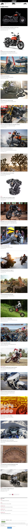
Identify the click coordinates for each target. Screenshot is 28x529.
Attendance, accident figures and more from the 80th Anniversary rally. (8, 344)
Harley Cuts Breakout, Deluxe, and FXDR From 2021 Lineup (9, 27)
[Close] (27, 525)
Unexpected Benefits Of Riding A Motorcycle (7, 488)
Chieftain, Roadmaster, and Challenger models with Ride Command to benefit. (9, 441)
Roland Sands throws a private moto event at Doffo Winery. (7, 77)
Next (17, 494)
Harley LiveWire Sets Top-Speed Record (6, 148)
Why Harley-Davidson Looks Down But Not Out (8, 391)
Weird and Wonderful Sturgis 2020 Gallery (7, 294)
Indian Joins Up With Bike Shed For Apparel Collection (9, 367)
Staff (1, 54)
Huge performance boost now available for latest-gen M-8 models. (8, 198)
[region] (14, 526)
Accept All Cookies (9, 527)
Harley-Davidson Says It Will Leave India (7, 100)
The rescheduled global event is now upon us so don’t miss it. (7, 271)
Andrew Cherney (2, 345)
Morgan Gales (2, 78)
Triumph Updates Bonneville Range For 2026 (6, 513)
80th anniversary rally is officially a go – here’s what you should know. (8, 465)
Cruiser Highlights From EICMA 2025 (5, 500)
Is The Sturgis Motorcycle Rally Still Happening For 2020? (9, 464)
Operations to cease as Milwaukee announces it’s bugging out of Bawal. (8, 101)
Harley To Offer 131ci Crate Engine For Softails (8, 197)
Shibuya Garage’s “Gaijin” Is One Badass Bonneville (6, 510)
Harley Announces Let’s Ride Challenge (6, 415)
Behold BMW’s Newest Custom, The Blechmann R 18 (8, 221)
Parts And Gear (3, 366)
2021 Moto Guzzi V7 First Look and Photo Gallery (8, 51)
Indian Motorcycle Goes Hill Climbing (6, 318)
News (1, 26)
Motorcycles (3, 512)
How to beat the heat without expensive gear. (5, 174)
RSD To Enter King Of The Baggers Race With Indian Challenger (10, 124)
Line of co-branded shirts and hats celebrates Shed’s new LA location (8, 368)
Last (18, 494)
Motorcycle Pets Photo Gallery (5, 245)
